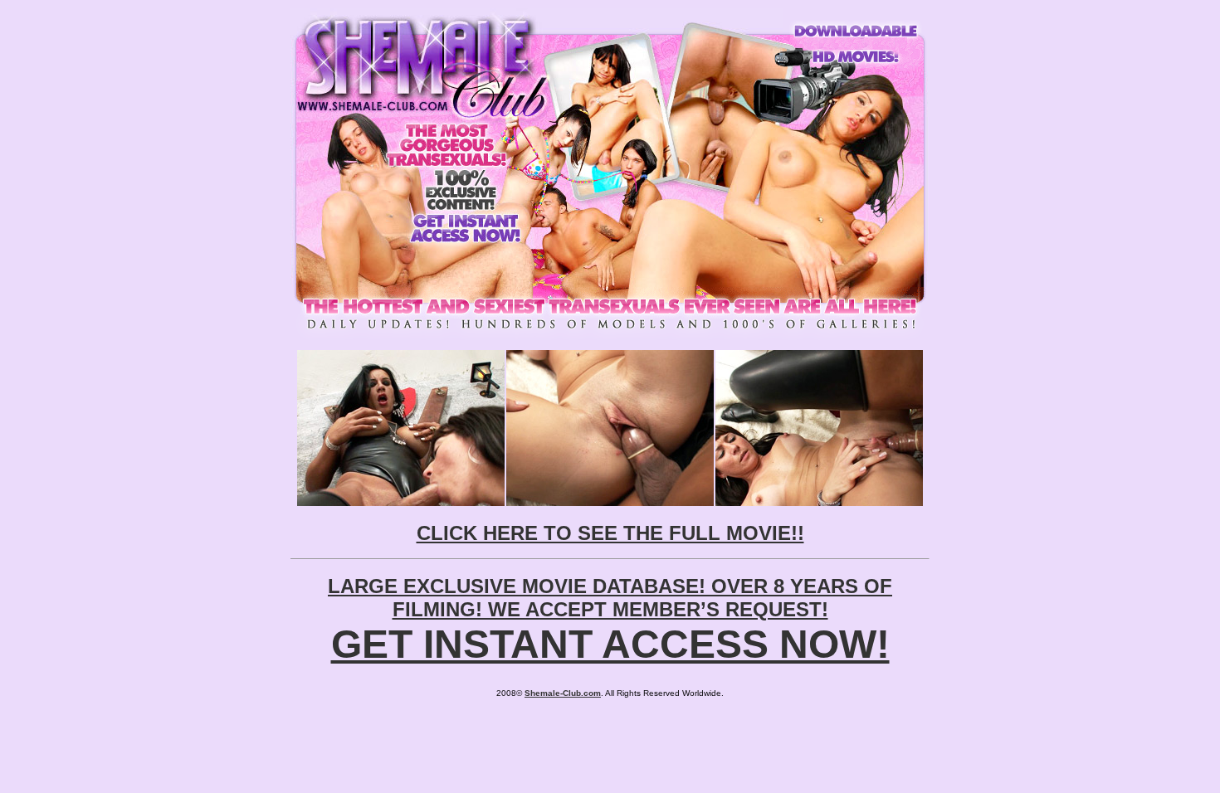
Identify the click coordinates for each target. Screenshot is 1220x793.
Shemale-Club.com (563, 693)
